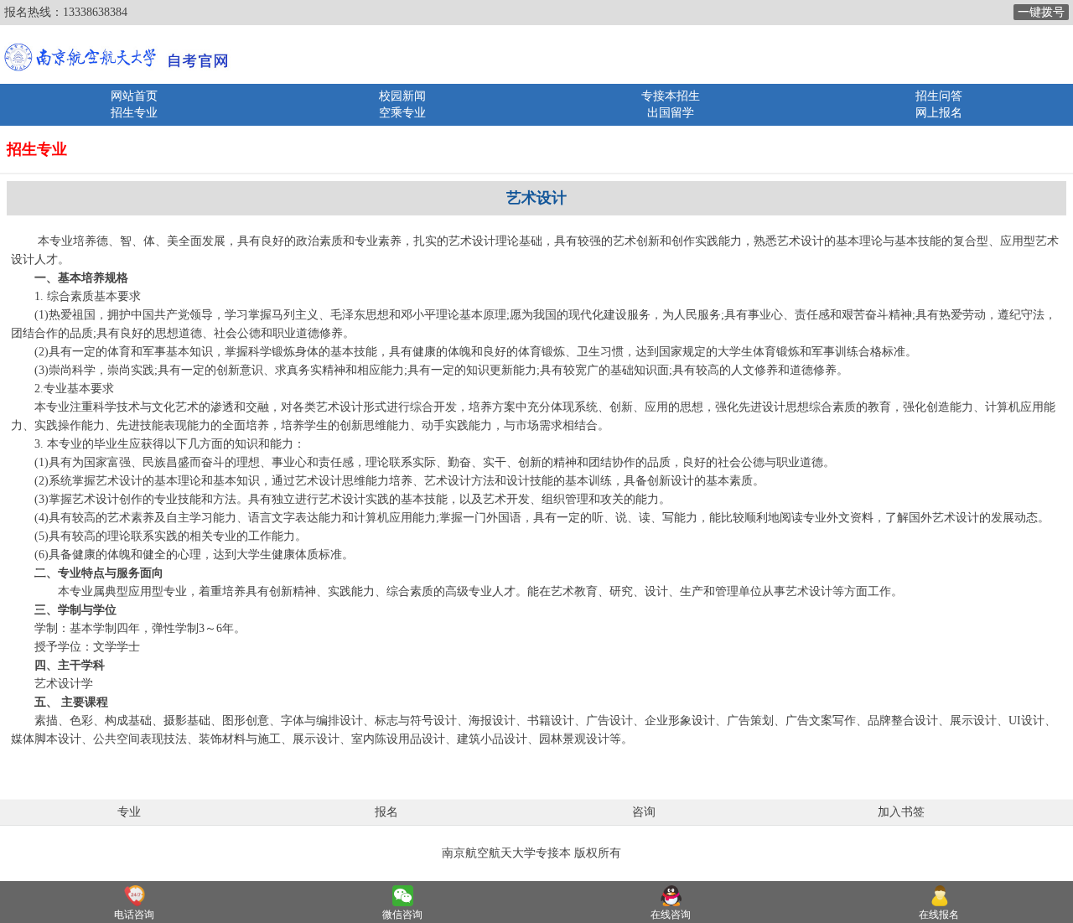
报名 (386, 812)
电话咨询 (134, 914)
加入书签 (901, 812)
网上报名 (938, 112)
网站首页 (134, 96)
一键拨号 (1041, 12)
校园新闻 (402, 96)
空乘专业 (402, 112)
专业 (129, 812)
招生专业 (134, 112)
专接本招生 (670, 96)
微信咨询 (402, 914)
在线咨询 (671, 914)
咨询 (644, 812)
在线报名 (939, 914)
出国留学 (670, 112)
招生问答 (938, 96)
